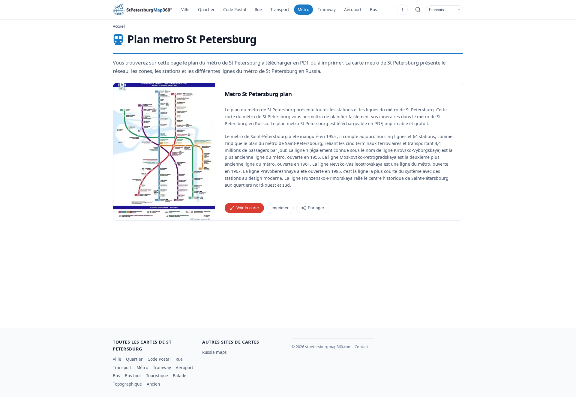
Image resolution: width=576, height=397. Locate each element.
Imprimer (280, 208)
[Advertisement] (288, 272)
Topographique (127, 384)
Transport (279, 9)
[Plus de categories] (402, 9)
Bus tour (133, 375)
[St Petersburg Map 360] (143, 10)
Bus (373, 9)
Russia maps (214, 352)
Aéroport (353, 9)
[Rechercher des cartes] (417, 9)
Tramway (327, 9)
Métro (303, 9)
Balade (179, 375)
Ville (185, 9)
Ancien (153, 384)
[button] (164, 151)
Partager (316, 208)
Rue (258, 9)
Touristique (157, 375)
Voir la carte (247, 208)
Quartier (206, 9)
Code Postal (234, 9)
